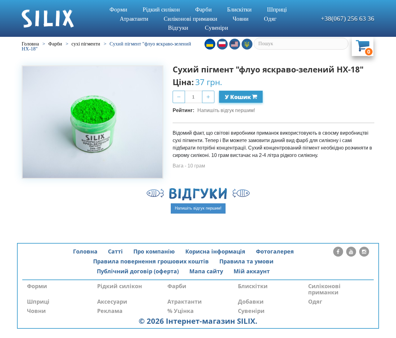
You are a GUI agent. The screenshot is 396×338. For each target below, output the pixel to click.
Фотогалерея (275, 251)
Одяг (270, 19)
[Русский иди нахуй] (247, 44)
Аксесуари (112, 301)
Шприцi (277, 9)
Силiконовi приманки (190, 19)
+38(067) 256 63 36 (347, 18)
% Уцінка (180, 310)
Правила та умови (246, 261)
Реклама (110, 310)
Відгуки (178, 28)
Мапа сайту (206, 271)
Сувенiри (216, 28)
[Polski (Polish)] (222, 44)
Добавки (251, 301)
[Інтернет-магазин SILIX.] (59, 19)
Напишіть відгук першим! (226, 110)
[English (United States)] (234, 44)
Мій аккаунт (252, 271)
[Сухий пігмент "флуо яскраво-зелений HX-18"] (92, 122)
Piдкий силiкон (161, 9)
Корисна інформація (215, 251)
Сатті (115, 251)
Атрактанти (134, 19)
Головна (85, 251)
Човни (240, 19)
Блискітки (239, 9)
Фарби (203, 9)
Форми (118, 9)
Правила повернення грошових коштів (151, 261)
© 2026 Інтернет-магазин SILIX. (198, 321)
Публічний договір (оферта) (138, 271)
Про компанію (154, 251)
